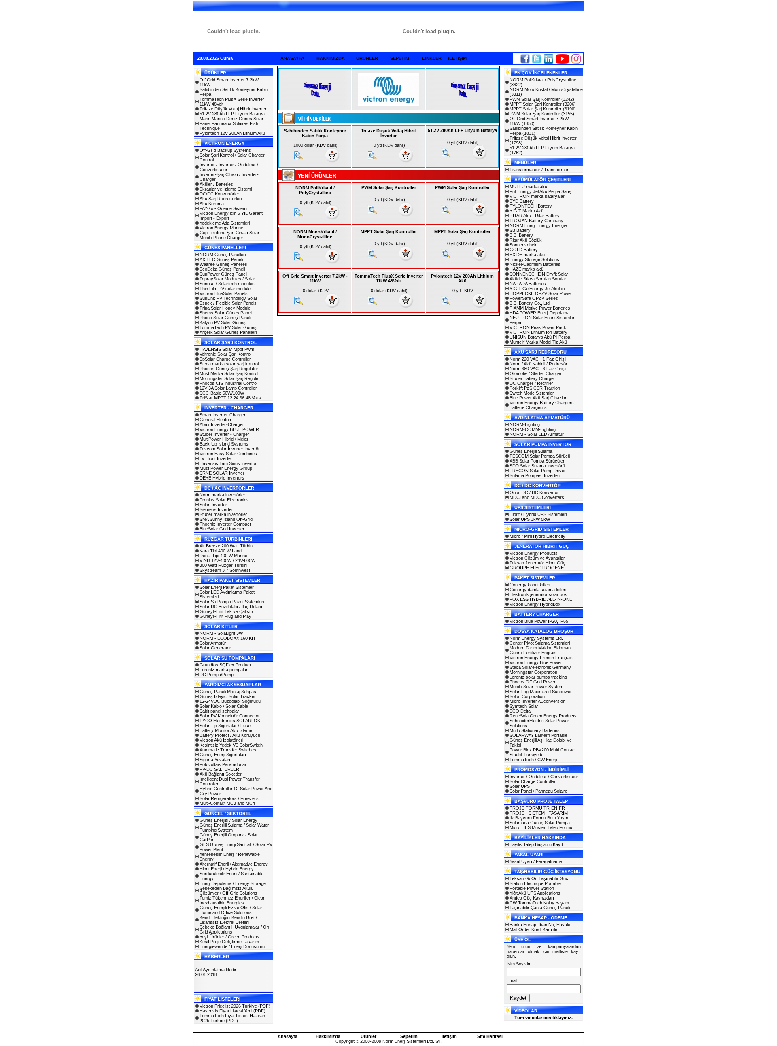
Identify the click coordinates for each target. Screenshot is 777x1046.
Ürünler (368, 1036)
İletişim (449, 1036)
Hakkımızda (328, 1036)
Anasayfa (287, 1036)
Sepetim (409, 1036)
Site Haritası (490, 1036)
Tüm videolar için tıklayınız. (543, 1017)
